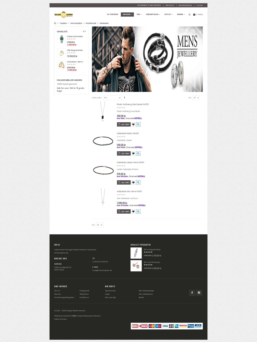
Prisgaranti (84, 290)
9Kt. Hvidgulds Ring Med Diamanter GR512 (153, 249)
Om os (57, 290)
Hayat (80, 316)
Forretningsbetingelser (64, 297)
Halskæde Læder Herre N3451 (130, 162)
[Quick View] (138, 124)
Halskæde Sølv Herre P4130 (129, 191)
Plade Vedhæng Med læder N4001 (133, 104)
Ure (138, 14)
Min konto (170, 5)
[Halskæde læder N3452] (103, 142)
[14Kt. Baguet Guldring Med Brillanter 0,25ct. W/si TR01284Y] (61, 53)
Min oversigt (110, 297)
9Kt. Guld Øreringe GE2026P (153, 262)
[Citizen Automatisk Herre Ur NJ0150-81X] (61, 39)
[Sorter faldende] (124, 97)
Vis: (190, 97)
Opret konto (110, 290)
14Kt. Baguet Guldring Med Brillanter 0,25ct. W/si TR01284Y (75, 50)
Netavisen (88, 316)
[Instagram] (199, 293)
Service (57, 294)
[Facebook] (192, 293)
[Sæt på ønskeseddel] (133, 124)
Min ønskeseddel (185, 5)
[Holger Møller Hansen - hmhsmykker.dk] (63, 14)
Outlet (167, 14)
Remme (180, 14)
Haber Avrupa (60, 319)
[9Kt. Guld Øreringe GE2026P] (136, 265)
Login (107, 294)
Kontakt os (84, 297)
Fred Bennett (91, 23)
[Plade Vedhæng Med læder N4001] (103, 113)
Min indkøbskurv (146, 294)
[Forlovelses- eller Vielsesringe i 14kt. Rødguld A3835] (61, 64)
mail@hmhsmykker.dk (102, 270)
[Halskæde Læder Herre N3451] (103, 171)
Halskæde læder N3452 (128, 133)
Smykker (127, 14)
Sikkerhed (84, 294)
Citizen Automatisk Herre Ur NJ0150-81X (75, 36)
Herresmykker (76, 23)
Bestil (141, 297)
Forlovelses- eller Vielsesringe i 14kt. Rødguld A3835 (75, 62)
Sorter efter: (97, 97)
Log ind (200, 5)
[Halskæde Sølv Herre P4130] (103, 200)
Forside (55, 23)
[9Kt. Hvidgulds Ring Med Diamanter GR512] (136, 253)
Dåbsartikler (152, 14)
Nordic (97, 316)
